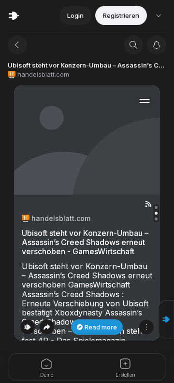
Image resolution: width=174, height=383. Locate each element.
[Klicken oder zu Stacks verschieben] (27, 327)
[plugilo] (13, 15)
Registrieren (121, 15)
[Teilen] (47, 327)
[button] (166, 319)
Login (75, 15)
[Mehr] (146, 327)
